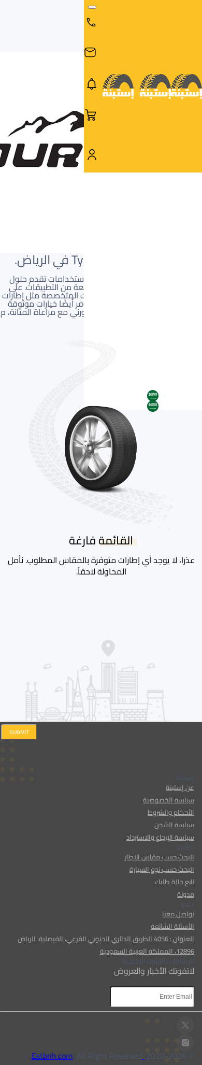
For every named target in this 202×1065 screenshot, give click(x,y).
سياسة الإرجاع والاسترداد (160, 837)
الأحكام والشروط (171, 812)
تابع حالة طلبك (174, 881)
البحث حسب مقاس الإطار (159, 857)
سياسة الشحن (174, 824)
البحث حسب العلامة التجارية (102, 201)
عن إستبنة (180, 787)
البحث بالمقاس (144, 201)
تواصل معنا (178, 914)
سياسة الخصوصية (168, 800)
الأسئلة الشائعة (172, 926)
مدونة (185, 894)
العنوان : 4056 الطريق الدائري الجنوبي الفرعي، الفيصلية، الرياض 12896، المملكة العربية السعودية (106, 944)
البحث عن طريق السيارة (184, 201)
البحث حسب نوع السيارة (161, 869)
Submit (19, 732)
